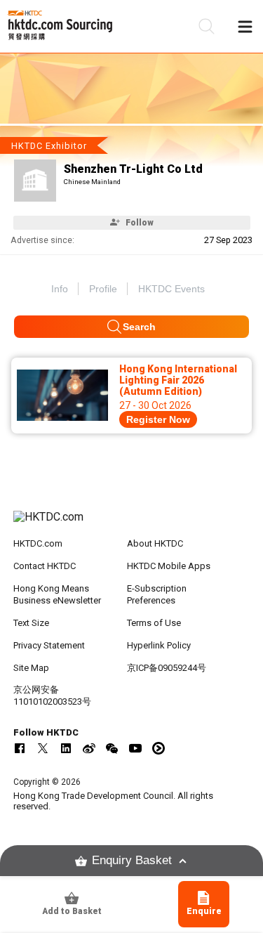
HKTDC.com (37, 543)
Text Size (31, 623)
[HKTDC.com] (131, 524)
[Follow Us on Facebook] (19, 748)
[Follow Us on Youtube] (135, 748)
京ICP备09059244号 (166, 668)
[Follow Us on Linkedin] (66, 748)
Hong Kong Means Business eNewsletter (57, 594)
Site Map (31, 668)
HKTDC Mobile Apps (168, 566)
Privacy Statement (49, 645)
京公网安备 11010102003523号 (52, 695)
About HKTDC (155, 543)
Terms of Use (154, 623)
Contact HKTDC (44, 566)
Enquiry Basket (132, 860)
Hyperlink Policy (159, 645)
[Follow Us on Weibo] (89, 748)
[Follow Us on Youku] (158, 748)
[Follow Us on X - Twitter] (42, 748)
